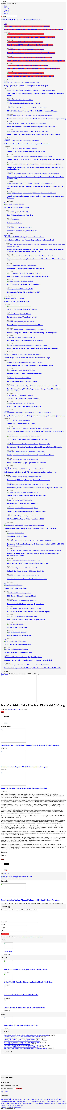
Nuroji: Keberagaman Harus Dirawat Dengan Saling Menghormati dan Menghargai (35, 159)
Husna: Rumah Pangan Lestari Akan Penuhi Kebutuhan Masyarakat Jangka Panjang (36, 119)
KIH (12, 1101)
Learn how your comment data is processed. (32, 936)
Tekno (5, 523)
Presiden (48, 1103)
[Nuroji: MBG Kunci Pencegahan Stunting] (18, 420)
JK (54, 1099)
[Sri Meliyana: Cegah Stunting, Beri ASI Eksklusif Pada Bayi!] (23, 436)
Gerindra (27, 1099)
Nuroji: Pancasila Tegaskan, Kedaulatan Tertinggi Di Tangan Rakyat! (30, 76)
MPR (49, 1101)
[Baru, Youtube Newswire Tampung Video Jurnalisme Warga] (23, 560)
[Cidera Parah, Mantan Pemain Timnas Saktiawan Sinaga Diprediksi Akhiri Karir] (28, 484)
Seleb (5, 583)
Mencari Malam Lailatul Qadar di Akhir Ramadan (21, 995)
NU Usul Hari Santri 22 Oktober (10, 878)
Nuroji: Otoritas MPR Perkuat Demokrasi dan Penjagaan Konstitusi (30, 45)
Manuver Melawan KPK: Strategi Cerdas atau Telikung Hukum (25, 969)
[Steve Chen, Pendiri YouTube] (15, 533)
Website (3, 931)
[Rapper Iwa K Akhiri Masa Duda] (13, 585)
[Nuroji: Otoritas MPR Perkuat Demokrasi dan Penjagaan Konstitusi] (25, 42)
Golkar (33, 1099)
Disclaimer (6, 10)
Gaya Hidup (7, 296)
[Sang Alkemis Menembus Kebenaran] (14, 204)
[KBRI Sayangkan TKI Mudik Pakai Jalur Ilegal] (20, 281)
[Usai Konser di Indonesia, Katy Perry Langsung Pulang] (22, 616)
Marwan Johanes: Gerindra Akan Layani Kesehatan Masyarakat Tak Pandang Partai (36, 431)
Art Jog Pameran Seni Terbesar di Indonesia (22, 309)
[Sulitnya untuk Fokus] (13, 219)
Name (3, 924)
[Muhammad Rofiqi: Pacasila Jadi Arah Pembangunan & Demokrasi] (22, 140)
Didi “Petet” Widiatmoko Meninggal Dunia (21, 596)
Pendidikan (7, 139)
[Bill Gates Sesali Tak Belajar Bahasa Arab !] (16, 649)
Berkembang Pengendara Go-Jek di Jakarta (22, 381)
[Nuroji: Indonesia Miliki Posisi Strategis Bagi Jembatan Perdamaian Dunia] (24, 237)
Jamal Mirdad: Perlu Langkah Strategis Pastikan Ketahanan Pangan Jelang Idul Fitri (36, 61)
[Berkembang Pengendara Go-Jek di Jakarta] (19, 378)
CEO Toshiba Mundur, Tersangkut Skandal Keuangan (25, 268)
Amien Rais (14, 1099)
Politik (5, 24)
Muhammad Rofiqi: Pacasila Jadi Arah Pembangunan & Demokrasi (27, 144)
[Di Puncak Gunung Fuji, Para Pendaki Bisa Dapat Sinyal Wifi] (24, 273)
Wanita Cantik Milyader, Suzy (17, 627)
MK (46, 1101)
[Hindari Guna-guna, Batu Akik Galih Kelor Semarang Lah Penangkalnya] (26, 329)
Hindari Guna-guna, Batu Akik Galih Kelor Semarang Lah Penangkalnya (32, 333)
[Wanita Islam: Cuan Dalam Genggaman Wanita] (20, 100)
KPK (4, 873)
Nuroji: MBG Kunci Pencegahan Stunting (21, 423)
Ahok (9, 1099)
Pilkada (15, 1103)
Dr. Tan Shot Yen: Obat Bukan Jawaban (17, 644)
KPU (30, 1101)
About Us (6, 7)
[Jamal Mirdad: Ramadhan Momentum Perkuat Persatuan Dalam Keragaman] (27, 65)
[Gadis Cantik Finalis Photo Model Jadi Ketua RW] (20, 403)
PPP (31, 1103)
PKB (29, 1103)
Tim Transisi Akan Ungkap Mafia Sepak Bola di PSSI (25, 519)
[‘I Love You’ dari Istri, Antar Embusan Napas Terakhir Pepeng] (24, 608)
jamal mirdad (49, 1099)
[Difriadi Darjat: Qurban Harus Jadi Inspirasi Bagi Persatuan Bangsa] (22, 354)
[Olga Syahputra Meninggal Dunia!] (16, 632)
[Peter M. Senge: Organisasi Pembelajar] (18, 212)
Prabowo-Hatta (43, 1103)
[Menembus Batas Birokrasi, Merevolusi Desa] (19, 227)
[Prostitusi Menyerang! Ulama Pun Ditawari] (19, 314)
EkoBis (6, 81)
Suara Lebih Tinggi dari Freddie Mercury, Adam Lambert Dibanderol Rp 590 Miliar (32, 668)
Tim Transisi (17, 1105)
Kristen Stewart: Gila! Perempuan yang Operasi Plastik (25, 604)
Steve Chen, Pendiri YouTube (17, 536)
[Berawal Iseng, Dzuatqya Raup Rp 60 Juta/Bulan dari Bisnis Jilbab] (25, 362)
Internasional (7, 235)
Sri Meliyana (11, 1105)
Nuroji (60, 1101)
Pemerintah (11, 1103)
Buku (5, 202)
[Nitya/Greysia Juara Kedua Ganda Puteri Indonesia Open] (22, 492)
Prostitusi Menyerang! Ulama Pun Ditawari (21, 317)
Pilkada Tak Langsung (23, 1103)
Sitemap (6, 13)
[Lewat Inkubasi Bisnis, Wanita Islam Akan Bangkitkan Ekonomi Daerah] (26, 123)
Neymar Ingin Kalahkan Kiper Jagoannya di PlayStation (26, 511)
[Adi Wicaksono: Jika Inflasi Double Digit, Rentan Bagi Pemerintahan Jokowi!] (28, 131)
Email (3, 927)
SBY (5, 1105)
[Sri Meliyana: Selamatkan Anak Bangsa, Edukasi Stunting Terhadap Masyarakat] (28, 444)
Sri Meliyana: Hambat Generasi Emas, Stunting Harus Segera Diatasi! (30, 455)
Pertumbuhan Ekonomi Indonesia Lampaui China (21, 1025)
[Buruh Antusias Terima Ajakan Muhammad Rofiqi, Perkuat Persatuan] (25, 49)
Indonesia (40, 1099)
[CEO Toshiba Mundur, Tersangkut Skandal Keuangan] (22, 265)
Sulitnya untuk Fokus (14, 223)
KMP (14, 1101)
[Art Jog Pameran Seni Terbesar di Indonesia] (19, 306)
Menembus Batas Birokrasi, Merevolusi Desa (22, 231)
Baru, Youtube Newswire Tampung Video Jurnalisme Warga (27, 563)
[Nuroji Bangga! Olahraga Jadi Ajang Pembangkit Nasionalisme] (24, 476)
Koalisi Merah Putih (21, 1101)
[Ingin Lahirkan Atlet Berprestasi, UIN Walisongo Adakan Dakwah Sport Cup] (24, 469)
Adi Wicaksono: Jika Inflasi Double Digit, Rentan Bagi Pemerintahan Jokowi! (33, 134)
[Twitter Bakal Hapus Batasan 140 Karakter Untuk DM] (22, 568)
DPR (23, 1099)
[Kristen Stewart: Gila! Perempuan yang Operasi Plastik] (22, 600)
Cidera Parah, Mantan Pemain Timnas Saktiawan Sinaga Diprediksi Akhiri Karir (34, 488)
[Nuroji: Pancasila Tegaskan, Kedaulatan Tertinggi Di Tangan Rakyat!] (25, 73)
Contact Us (7, 9)
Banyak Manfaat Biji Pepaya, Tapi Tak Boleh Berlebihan (26, 463)
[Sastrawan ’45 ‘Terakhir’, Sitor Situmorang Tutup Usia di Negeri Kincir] (23, 657)
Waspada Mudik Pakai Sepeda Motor (16, 301)
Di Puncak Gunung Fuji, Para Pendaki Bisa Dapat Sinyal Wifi (28, 276)
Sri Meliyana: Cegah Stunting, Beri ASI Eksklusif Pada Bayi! (27, 439)
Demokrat (19, 1099)
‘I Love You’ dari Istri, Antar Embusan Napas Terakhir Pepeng (28, 612)
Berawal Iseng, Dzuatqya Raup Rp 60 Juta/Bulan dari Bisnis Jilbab (30, 365)
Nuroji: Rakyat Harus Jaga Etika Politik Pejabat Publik (26, 151)
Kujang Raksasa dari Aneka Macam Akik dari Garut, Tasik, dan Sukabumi (32, 348)
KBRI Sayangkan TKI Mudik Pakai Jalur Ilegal (23, 284)
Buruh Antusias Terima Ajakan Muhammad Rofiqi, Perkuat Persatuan (31, 53)
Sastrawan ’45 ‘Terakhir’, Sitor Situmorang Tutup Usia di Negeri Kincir (28, 660)
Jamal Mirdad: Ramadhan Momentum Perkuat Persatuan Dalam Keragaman (33, 68)
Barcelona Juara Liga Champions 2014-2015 (22, 503)
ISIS (44, 1099)
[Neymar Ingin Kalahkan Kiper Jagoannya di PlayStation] (22, 508)
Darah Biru (8, 951)
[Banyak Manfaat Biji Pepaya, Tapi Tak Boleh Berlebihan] (22, 459)
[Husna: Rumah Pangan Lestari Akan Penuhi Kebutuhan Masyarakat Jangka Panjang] (29, 115)
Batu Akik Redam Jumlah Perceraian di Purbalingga (25, 340)
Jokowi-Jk (3, 1101)
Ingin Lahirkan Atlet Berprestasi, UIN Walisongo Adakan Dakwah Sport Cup (30, 472)
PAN (64, 1101)
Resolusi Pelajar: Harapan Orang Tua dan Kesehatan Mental (24, 1008)
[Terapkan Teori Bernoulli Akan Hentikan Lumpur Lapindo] (23, 575)
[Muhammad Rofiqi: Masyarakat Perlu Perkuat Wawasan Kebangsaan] (25, 34)
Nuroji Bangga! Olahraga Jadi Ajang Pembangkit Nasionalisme (28, 480)
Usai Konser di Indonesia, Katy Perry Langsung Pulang (26, 619)
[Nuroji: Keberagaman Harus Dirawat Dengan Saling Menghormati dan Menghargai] (29, 156)
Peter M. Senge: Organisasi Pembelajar (20, 215)
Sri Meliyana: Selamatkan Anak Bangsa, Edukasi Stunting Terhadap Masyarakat (34, 447)
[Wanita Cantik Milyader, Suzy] (15, 624)
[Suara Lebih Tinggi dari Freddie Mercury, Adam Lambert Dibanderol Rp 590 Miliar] (26, 664)
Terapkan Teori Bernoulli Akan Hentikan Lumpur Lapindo (27, 579)
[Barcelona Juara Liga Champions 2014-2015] (19, 500)
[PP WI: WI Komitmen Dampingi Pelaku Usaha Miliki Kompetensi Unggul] (27, 107)
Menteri (43, 1101)
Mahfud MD (34, 1101)
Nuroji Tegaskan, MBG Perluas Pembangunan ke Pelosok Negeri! (26, 86)
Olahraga (6, 467)
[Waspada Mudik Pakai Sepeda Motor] (14, 298)
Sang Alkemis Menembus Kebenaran (16, 207)
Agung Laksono (4, 1099)
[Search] (1, 16)
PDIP (7, 1103)
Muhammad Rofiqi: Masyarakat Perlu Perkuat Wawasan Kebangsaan (31, 37)
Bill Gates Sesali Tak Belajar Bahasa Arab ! (18, 652)
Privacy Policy (7, 11)
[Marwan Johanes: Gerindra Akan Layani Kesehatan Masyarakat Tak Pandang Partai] (29, 428)
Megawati (39, 1101)
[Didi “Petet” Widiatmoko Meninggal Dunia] (19, 593)
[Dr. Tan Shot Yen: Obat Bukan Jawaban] (15, 641)
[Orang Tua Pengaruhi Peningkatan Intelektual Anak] (21, 321)
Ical (36, 1099)
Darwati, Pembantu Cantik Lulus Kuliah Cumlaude (24, 373)
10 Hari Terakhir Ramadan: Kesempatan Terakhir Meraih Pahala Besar (28, 982)
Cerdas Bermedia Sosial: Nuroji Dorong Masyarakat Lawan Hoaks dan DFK (30, 528)
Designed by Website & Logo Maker (11, 1107)
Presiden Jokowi (55, 1103)
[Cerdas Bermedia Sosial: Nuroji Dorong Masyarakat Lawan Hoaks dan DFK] (24, 525)
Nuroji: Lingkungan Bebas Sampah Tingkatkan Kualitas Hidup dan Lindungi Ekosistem (34, 416)
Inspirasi (6, 353)
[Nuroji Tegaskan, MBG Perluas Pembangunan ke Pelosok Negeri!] (21, 82)
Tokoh (5, 639)
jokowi (58, 1099)
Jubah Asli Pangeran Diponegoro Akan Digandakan (16, 876)
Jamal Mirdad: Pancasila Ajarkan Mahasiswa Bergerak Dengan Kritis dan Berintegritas (33, 29)
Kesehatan (6, 411)
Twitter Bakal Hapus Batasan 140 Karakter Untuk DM (25, 571)
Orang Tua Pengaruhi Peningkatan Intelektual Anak (25, 325)
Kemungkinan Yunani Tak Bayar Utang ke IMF (23, 292)
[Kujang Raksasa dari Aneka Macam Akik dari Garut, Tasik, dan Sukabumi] (27, 345)
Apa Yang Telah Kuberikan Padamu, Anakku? (23, 398)
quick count (61, 1103)
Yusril (22, 1105)
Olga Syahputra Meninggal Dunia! (19, 635)
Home (5, 6)
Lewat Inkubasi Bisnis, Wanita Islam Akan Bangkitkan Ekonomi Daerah (31, 126)
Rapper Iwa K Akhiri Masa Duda (15, 588)
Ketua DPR (8, 1101)
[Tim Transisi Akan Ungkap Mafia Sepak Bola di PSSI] (21, 516)
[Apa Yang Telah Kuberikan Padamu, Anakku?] (20, 395)
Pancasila (3, 1103)
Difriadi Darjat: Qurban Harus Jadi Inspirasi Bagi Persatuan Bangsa (27, 358)
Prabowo (36, 1103)
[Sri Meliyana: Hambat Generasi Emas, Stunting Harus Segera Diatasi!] (26, 451)
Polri (7, 873)
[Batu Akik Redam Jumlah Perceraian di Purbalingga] (21, 337)
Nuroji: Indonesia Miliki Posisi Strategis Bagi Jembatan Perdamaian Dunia (29, 240)
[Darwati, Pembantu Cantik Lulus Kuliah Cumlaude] (21, 370)
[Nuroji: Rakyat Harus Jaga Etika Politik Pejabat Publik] (22, 148)
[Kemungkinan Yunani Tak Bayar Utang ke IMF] (20, 289)
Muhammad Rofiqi (54, 1101)
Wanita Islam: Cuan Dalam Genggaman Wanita (23, 103)
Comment (4, 922)
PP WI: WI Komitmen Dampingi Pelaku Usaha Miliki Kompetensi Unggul (32, 111)
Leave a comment (15, 709)
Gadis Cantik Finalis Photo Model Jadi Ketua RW (24, 406)
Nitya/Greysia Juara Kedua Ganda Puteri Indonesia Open (26, 495)
